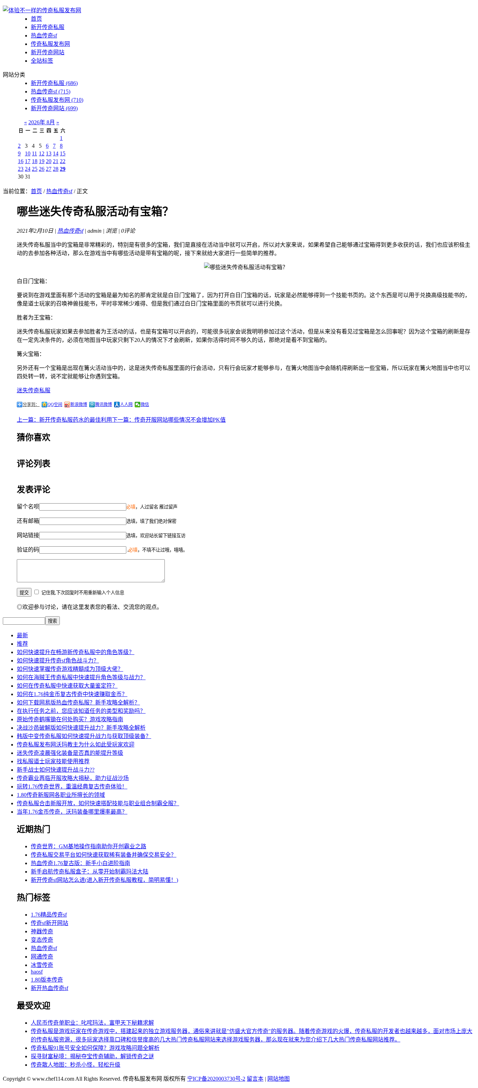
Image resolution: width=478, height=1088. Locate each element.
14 (55, 153)
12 (41, 153)
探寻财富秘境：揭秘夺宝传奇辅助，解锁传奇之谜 (92, 1056)
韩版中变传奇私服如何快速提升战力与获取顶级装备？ (84, 736)
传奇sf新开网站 (49, 923)
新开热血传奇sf (49, 988)
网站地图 (278, 1079)
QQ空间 (55, 404)
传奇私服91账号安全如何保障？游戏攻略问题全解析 (95, 1048)
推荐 (22, 644)
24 (27, 169)
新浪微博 (78, 404)
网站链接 (28, 535)
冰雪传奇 (42, 965)
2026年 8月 (41, 122)
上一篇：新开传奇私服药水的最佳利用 (64, 420)
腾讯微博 (103, 404)
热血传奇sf (44, 35)
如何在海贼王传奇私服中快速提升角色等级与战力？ (81, 677)
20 (48, 161)
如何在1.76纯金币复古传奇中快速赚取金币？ (72, 694)
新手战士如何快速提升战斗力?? (55, 770)
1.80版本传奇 (47, 980)
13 (48, 153)
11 (34, 153)
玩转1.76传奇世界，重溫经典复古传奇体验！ (72, 786)
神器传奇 (42, 931)
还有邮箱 (28, 521)
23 (20, 169)
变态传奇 (42, 940)
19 (41, 161)
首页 (36, 19)
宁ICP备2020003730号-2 (216, 1079)
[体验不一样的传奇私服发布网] (42, 10)
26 (41, 169)
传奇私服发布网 (50, 44)
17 (27, 161)
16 (20, 161)
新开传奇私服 (47, 27)
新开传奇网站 (47, 52)
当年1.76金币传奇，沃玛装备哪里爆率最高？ (72, 812)
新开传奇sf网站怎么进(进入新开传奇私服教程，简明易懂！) (104, 880)
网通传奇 (42, 957)
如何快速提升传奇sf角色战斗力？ (58, 661)
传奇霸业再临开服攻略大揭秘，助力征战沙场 (73, 778)
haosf (37, 972)
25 (34, 169)
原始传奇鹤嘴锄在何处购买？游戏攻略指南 (70, 719)
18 (34, 161)
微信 (145, 404)
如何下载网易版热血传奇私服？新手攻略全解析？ (78, 703)
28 (55, 169)
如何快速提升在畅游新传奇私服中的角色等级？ (75, 652)
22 (62, 161)
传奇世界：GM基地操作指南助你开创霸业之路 (88, 846)
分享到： (31, 404)
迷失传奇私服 (33, 390)
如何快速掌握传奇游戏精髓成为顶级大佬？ (70, 669)
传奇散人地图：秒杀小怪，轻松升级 (75, 1065)
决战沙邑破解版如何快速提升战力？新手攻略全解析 (81, 728)
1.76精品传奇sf (49, 915)
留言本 (255, 1079)
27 (48, 169)
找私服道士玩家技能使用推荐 (53, 761)
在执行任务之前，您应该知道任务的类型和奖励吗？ (81, 711)
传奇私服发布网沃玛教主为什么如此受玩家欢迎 (75, 744)
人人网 (126, 404)
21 (55, 161)
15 (62, 153)
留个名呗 (28, 507)
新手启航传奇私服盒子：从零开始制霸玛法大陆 (89, 872)
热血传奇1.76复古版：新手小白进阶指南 (80, 863)
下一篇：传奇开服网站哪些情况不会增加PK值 (169, 420)
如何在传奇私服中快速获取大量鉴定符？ (67, 686)
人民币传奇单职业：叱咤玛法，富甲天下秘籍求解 (92, 1023)
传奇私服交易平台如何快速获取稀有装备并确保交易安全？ (103, 855)
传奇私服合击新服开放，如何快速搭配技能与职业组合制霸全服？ (98, 803)
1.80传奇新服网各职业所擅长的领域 (61, 795)
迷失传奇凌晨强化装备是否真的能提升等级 (70, 753)
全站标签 (42, 61)
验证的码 (28, 550)
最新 (22, 635)
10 (27, 153)
